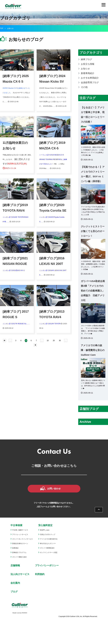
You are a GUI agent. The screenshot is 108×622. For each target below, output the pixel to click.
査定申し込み (45, 530)
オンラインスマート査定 (48, 552)
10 (48, 341)
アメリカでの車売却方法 (48, 539)
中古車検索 (16, 525)
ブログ (14, 591)
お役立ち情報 (87, 64)
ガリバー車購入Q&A (19, 557)
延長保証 (15, 548)
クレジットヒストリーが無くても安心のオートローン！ (93, 231)
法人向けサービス (20, 574)
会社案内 (15, 583)
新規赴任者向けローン (20, 543)
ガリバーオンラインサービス (22, 539)
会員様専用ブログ (90, 82)
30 (60, 341)
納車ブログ (86, 59)
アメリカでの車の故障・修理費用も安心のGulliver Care (93, 350)
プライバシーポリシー (47, 565)
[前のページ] (4, 340)
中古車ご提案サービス (20, 530)
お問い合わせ (54, 488)
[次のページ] (35, 345)
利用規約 (40, 574)
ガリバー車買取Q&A (47, 548)
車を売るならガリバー (48, 543)
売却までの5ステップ (47, 534)
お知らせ (85, 68)
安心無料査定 (45, 525)
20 (54, 341)
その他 (84, 87)
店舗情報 (15, 565)
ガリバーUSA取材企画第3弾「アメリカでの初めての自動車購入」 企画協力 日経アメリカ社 (93, 290)
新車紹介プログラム (19, 552)
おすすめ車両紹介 (90, 78)
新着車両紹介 (87, 73)
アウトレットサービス (20, 534)
